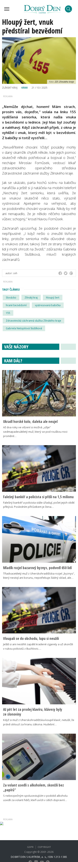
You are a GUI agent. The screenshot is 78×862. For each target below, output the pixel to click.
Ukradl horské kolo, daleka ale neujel (30, 421)
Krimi (24, 87)
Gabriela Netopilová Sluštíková (24, 328)
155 (8, 313)
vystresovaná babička (48, 305)
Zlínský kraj (31, 297)
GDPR (30, 846)
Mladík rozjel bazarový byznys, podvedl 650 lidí (37, 567)
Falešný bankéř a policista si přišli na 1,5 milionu (38, 496)
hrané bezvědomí (16, 305)
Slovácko (11, 297)
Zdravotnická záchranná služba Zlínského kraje (33, 320)
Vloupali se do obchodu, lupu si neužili (31, 638)
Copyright (44, 846)
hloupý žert (52, 297)
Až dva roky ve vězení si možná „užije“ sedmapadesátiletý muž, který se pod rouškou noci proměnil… (35, 431)
